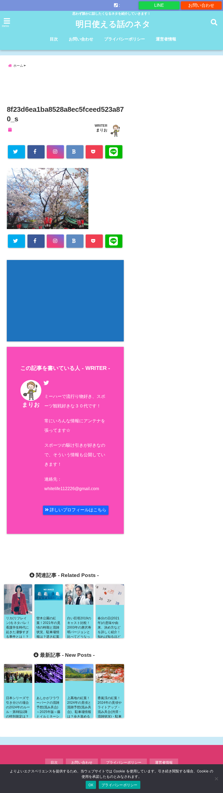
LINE (159, 5)
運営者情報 (166, 39)
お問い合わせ (201, 5)
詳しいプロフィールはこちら (77, 509)
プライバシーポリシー (124, 39)
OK (91, 785)
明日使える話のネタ (113, 24)
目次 (54, 39)
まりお (101, 130)
